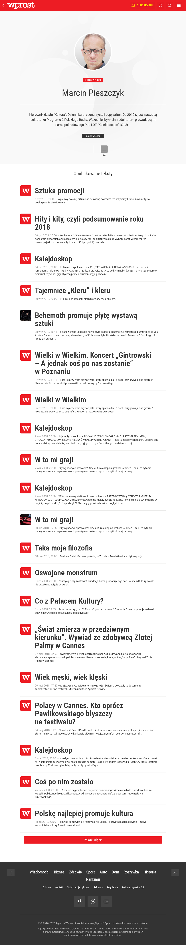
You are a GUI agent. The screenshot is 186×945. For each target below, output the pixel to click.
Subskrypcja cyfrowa (78, 887)
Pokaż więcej (93, 840)
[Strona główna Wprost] (21, 5)
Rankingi (93, 879)
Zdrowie (75, 872)
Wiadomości (39, 872)
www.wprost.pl (99, 935)
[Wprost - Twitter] (93, 901)
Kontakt (59, 887)
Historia (149, 872)
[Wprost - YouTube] (106, 901)
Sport (90, 872)
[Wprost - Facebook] (79, 901)
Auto (103, 872)
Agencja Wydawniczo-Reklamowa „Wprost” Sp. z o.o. (85, 923)
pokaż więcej (93, 136)
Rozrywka (131, 872)
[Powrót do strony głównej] (11, 872)
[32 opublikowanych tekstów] (104, 149)
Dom (115, 872)
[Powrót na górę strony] (175, 872)
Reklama (98, 887)
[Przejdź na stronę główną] (3, 5)
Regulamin (112, 887)
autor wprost (93, 80)
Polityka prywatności (133, 887)
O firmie (47, 887)
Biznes (59, 872)
